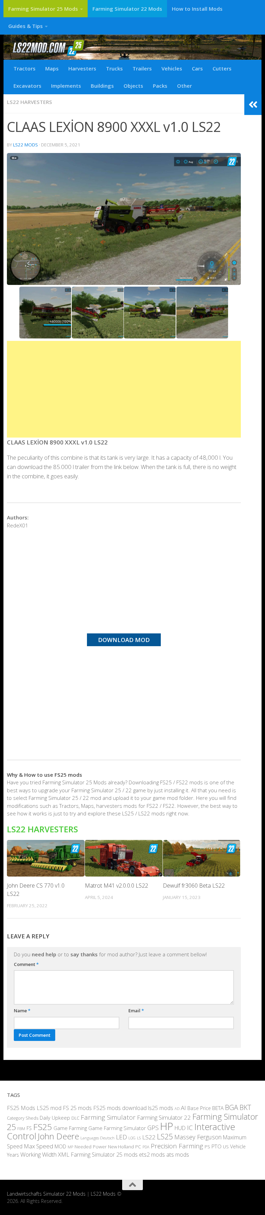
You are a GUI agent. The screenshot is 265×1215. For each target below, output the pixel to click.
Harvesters (82, 68)
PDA (146, 1146)
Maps (52, 68)
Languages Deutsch (97, 1137)
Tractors (24, 68)
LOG (132, 1138)
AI (183, 1108)
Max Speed (38, 1146)
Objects (133, 85)
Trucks (114, 68)
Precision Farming (177, 1145)
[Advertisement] (124, 389)
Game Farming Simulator (117, 1128)
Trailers (142, 68)
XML (63, 1154)
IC (190, 1127)
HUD (180, 1128)
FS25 (42, 1126)
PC (138, 1146)
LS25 (165, 1136)
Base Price (199, 1108)
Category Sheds (22, 1118)
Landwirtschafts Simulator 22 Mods (46, 1193)
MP (70, 1146)
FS (29, 1128)
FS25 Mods (21, 1108)
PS (207, 1147)
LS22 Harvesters (29, 101)
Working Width (38, 1154)
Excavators (27, 85)
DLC (75, 1118)
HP (166, 1126)
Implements (66, 85)
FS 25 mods (77, 1108)
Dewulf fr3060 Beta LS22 (194, 885)
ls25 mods (160, 1108)
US (226, 1147)
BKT (245, 1107)
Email (136, 1010)
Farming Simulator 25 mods (104, 1154)
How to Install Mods (197, 8)
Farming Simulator (108, 1117)
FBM (21, 1128)
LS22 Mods (25, 145)
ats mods (177, 1154)
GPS (153, 1127)
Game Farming (70, 1128)
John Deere (58, 1136)
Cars (197, 68)
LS (139, 1137)
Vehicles (171, 68)
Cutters (222, 68)
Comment (26, 964)
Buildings (102, 85)
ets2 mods (152, 1154)
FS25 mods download (120, 1108)
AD (177, 1108)
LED (121, 1137)
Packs (160, 85)
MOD (60, 1146)
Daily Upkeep (55, 1117)
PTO (217, 1146)
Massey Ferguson (198, 1137)
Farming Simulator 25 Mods (43, 8)
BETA (218, 1107)
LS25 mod (49, 1108)
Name (22, 1010)
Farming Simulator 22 (164, 1117)
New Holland (121, 1147)
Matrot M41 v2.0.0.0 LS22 (116, 885)
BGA (231, 1107)
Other (184, 85)
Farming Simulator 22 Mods (127, 8)
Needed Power (91, 1146)
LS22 (149, 1137)
